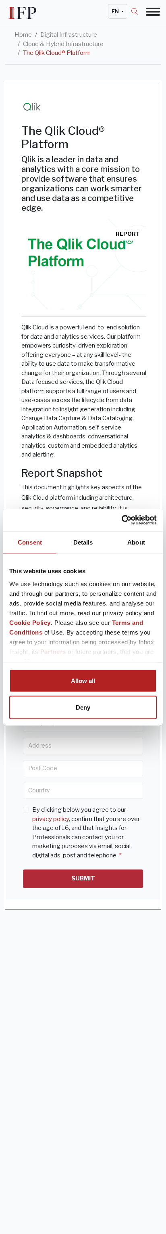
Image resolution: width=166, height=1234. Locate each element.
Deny (83, 707)
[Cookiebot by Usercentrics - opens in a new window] (121, 520)
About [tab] (136, 542)
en (116, 11)
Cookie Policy (30, 622)
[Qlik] (32, 107)
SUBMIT (83, 878)
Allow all (83, 680)
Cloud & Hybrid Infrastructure (63, 44)
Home (23, 34)
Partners (53, 651)
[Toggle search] (138, 11)
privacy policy (50, 819)
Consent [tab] (30, 542)
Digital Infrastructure (68, 34)
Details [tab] (83, 542)
